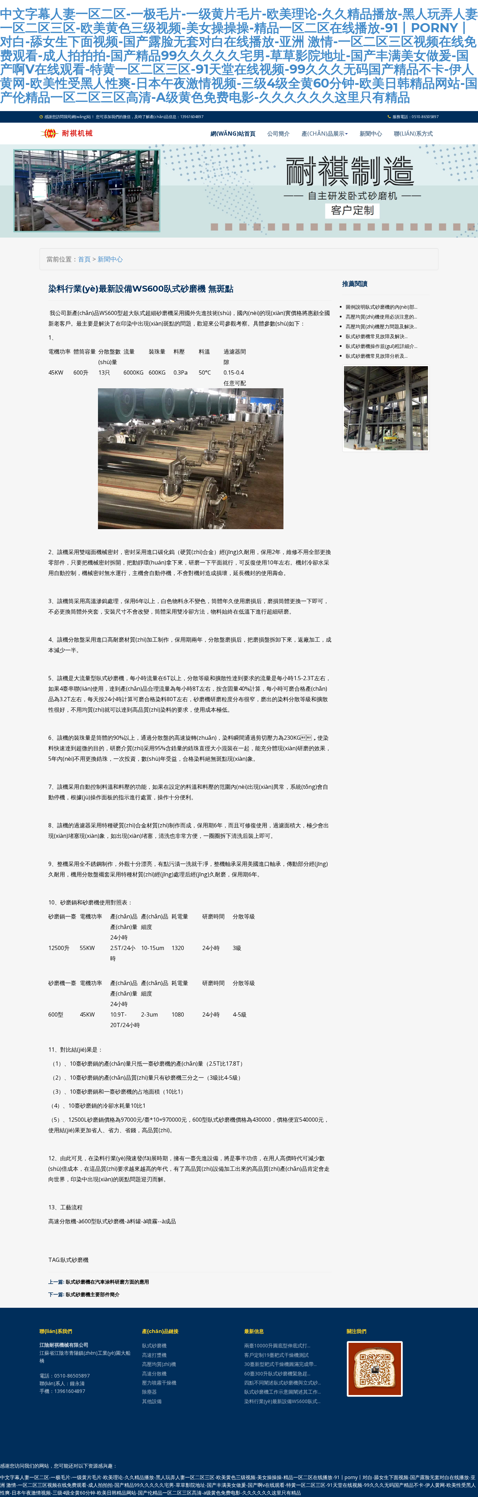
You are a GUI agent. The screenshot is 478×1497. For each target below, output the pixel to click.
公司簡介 (278, 133)
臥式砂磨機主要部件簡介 (93, 1294)
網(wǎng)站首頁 (233, 133)
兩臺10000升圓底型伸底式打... (277, 1345)
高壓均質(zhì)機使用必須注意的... (381, 316)
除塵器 (149, 1391)
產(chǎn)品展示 (323, 133)
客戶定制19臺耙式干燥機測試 (276, 1355)
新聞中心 (371, 133)
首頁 (84, 259)
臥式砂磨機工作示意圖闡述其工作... (282, 1391)
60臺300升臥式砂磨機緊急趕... (277, 1373)
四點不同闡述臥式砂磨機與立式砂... (282, 1382)
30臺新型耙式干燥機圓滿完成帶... (280, 1364)
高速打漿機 (154, 1355)
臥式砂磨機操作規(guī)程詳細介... (381, 346)
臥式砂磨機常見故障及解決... (377, 336)
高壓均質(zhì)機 (159, 1364)
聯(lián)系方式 (413, 133)
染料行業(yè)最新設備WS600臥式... (282, 1401)
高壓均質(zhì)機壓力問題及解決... (381, 326)
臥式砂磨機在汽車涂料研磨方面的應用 (107, 1282)
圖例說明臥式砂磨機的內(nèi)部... (381, 306)
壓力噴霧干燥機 (159, 1382)
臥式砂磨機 (75, 1260)
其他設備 (152, 1401)
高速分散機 (154, 1373)
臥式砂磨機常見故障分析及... (377, 356)
